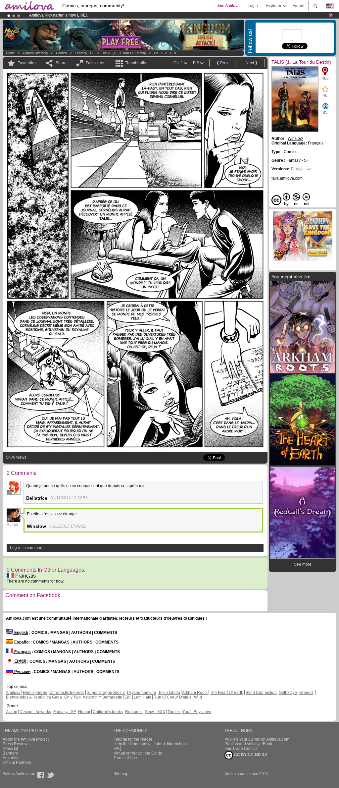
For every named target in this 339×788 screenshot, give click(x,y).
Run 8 (159, 697)
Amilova (13, 692)
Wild (198, 697)
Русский (21, 671)
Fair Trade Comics (241, 748)
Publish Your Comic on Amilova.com (256, 739)
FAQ (117, 748)
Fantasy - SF (84, 53)
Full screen (96, 63)
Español (21, 642)
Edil (127, 697)
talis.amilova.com (287, 178)
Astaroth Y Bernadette (102, 697)
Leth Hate (142, 697)
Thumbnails (135, 63)
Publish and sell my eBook (248, 744)
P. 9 (173, 53)
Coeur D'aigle (180, 697)
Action (11, 711)
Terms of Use (125, 758)
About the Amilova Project (26, 739)
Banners (10, 753)
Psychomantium (141, 692)
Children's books (108, 711)
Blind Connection (261, 692)
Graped (306, 692)
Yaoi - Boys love (196, 711)
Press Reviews (16, 744)
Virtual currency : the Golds (138, 753)
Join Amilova (228, 5)
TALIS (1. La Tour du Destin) (124, 53)
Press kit (10, 748)
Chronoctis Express (66, 692)
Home (10, 53)
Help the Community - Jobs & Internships (150, 744)
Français (25, 576)
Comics (61, 53)
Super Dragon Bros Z (106, 692)
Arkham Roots (195, 692)
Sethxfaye (288, 692)
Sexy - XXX (155, 711)
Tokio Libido (169, 692)
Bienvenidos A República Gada (34, 697)
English (20, 632)
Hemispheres (35, 692)
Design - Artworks (35, 711)
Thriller (174, 711)
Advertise (11, 758)
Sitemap (121, 773)
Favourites (27, 63)
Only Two (72, 697)
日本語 (19, 661)
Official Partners (17, 762)
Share (61, 63)
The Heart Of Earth (226, 692)
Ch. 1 (158, 53)
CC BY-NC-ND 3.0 (250, 755)
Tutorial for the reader (133, 739)
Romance (134, 711)
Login (253, 5)
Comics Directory (35, 53)
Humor (84, 711)
